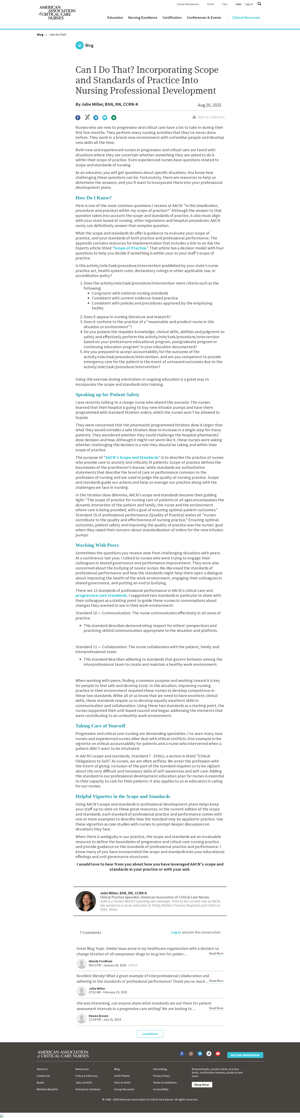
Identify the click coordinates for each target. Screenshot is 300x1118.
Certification (172, 17)
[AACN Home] (57, 13)
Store (210, 4)
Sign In (249, 4)
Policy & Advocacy (87, 1076)
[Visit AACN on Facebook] (181, 1053)
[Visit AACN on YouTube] (217, 1053)
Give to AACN (122, 1082)
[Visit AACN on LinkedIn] (199, 1053)
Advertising (160, 1069)
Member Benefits (47, 1089)
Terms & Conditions (165, 1082)
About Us (42, 1069)
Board (40, 1082)
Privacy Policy (161, 1076)
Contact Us (43, 1076)
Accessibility (161, 1089)
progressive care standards (101, 595)
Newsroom (82, 1069)
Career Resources (188, 4)
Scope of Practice (130, 248)
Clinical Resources (246, 17)
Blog (40, 34)
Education (115, 17)
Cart (224, 4)
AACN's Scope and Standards (132, 457)
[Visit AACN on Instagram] (190, 1053)
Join (238, 4)
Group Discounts (124, 1089)
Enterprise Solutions (88, 1089)
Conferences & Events (204, 17)
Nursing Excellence (142, 17)
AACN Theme (122, 1076)
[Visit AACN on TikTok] (209, 1053)
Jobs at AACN (84, 1082)
